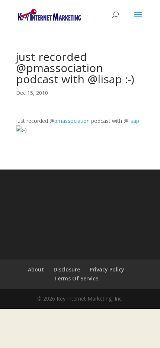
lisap (133, 120)
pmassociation (72, 120)
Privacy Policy (107, 269)
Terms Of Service (76, 278)
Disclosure (67, 269)
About (36, 269)
